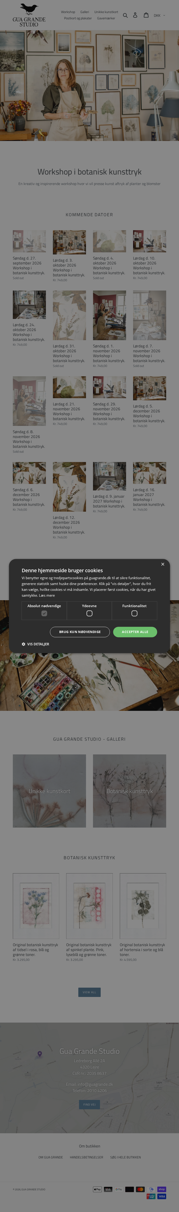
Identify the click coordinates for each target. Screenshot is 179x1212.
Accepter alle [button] (135, 632)
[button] (35, 644)
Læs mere (47, 595)
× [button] (162, 564)
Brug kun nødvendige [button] (80, 632)
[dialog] (89, 606)
